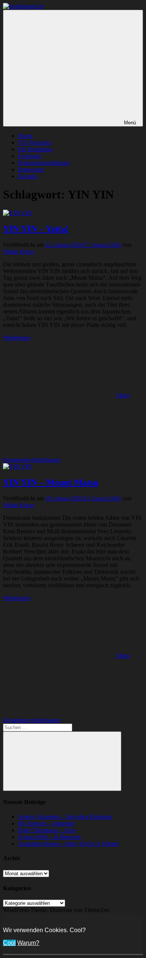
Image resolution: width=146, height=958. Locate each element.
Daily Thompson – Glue (47, 830)
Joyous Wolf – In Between (49, 837)
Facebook (29, 156)
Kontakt (27, 176)
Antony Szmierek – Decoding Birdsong (65, 816)
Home (25, 136)
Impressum (31, 169)
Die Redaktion (35, 149)
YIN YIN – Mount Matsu (50, 482)
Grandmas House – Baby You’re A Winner (68, 843)
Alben (122, 395)
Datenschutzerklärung (44, 163)
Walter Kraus (18, 251)
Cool (9, 943)
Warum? (28, 943)
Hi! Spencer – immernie (46, 823)
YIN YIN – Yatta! (36, 229)
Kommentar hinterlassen (31, 460)
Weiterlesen (16, 337)
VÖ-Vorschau (34, 142)
